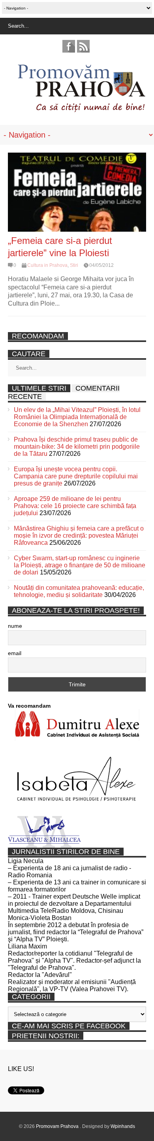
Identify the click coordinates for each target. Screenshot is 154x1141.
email (14, 653)
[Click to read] (77, 192)
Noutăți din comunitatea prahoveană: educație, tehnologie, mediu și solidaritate (79, 591)
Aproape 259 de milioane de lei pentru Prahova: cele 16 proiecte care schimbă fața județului (75, 505)
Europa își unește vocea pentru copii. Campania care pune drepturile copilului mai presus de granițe (76, 476)
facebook (68, 46)
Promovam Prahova (58, 1126)
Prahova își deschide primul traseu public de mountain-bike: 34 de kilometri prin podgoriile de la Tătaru (77, 446)
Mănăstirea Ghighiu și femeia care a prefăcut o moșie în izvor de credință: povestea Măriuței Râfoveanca (79, 535)
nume (15, 626)
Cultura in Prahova (47, 265)
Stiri (74, 265)
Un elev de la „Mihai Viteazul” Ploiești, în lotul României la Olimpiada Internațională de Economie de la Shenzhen (77, 416)
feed (83, 46)
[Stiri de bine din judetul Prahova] (81, 109)
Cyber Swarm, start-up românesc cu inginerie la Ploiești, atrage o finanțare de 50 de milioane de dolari (79, 565)
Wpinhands (123, 1126)
